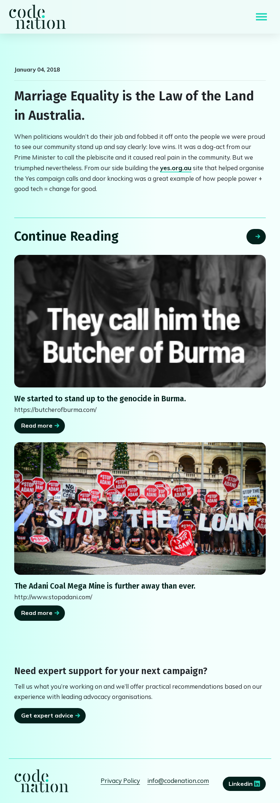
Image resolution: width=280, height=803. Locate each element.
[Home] (37, 16)
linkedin (241, 783)
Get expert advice (47, 715)
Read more (36, 425)
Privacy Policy (120, 780)
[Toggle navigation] (261, 17)
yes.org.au (175, 168)
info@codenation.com (178, 780)
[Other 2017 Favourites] (140, 321)
